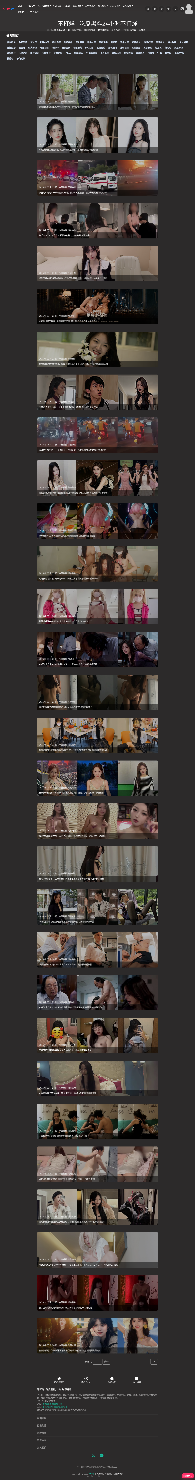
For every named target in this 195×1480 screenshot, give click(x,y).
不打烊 (91, 1474)
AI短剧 (66, 5)
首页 (20, 5)
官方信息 (127, 5)
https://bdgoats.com (53, 1403)
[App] (175, 9)
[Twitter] (161, 9)
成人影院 (102, 5)
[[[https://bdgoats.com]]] (55, 1406)
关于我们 (81, 1467)
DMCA (103, 1467)
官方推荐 (34, 12)
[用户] (189, 9)
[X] (93, 1455)
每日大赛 (57, 5)
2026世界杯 (43, 5)
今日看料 (31, 5)
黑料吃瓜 (89, 5)
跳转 (106, 1361)
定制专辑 (114, 5)
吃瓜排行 (77, 5)
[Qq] (155, 9)
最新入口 (188, 1476)
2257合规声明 (111, 1467)
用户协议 (89, 1467)
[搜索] (148, 9)
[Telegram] (168, 9)
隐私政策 (97, 1467)
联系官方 (22, 12)
